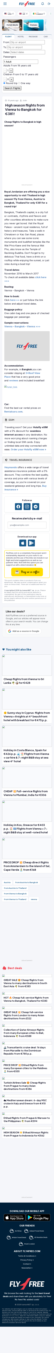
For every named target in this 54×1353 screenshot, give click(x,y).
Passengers (9, 56)
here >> (14, 300)
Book (8, 37)
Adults (6, 65)
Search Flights (12, 88)
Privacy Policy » (27, 1260)
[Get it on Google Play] (31, 543)
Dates (6, 52)
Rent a (46, 37)
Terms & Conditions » (27, 1256)
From (6, 42)
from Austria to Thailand (15, 888)
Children (7, 74)
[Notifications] (43, 4)
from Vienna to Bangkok (15, 893)
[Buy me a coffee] (49, 4)
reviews (13, 380)
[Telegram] (35, 506)
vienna (34, 899)
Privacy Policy (14, 1315)
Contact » (27, 1264)
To (4, 47)
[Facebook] (18, 506)
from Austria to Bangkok (26, 882)
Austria (7, 882)
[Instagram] (27, 506)
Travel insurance (20, 459)
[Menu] (5, 4)
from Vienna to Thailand (15, 899)
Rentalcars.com (13, 411)
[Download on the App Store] (22, 543)
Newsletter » (27, 1268)
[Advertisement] (27, 156)
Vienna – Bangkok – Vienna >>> (22, 326)
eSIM (11, 419)
